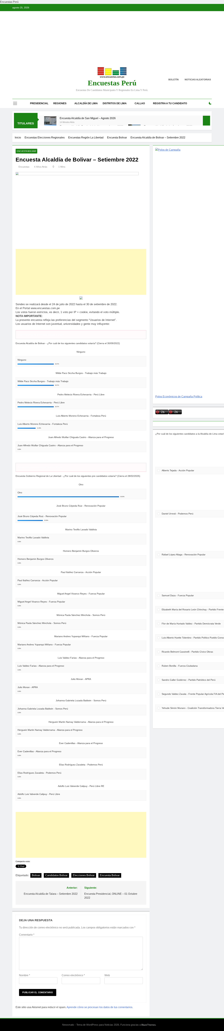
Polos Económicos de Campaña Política (178, 396)
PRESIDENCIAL (39, 103)
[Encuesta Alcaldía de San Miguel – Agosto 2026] (50, 122)
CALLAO (140, 103)
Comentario (26, 934)
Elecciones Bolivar (84, 875)
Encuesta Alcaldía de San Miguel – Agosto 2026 (88, 118)
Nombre (24, 975)
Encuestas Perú (112, 83)
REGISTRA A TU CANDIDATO (170, 103)
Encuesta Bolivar (26, 151)
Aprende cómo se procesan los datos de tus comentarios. (100, 1007)
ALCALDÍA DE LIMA (86, 103)
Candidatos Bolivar (56, 875)
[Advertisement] (112, 41)
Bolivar (36, 875)
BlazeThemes (148, 1024)
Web (107, 975)
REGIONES (59, 103)
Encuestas (24, 166)
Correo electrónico (73, 975)
